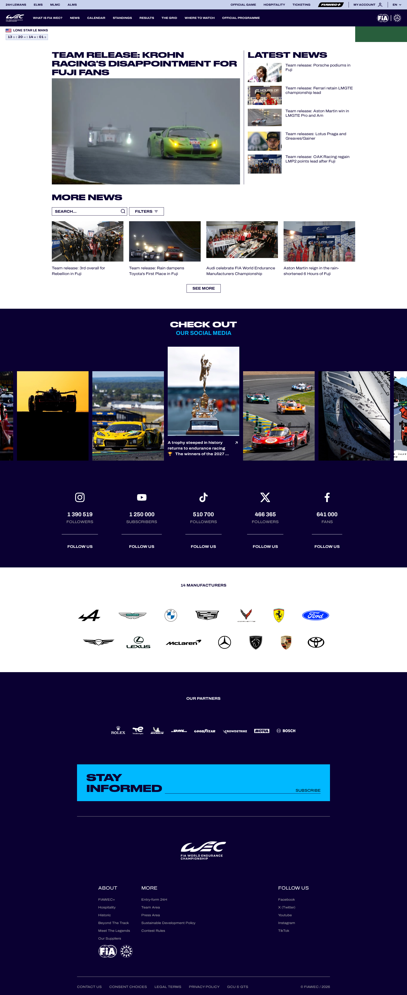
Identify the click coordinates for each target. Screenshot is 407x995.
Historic (104, 915)
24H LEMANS (16, 5)
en (395, 5)
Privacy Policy (204, 986)
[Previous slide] (8, 401)
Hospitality (274, 5)
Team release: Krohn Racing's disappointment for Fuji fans (144, 63)
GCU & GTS (237, 986)
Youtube (285, 915)
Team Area (150, 907)
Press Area (150, 915)
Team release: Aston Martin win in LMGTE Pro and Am (317, 113)
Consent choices (128, 986)
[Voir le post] (236, 448)
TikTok (283, 930)
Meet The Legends (114, 930)
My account (364, 5)
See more (203, 288)
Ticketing (301, 5)
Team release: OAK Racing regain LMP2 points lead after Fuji (317, 158)
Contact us (89, 986)
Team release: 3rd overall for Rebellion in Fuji (78, 270)
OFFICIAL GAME (243, 5)
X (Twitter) (286, 907)
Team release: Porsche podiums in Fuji (317, 67)
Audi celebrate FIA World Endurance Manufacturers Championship (240, 270)
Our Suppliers (109, 938)
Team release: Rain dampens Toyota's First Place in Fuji (156, 270)
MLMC (55, 5)
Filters (143, 211)
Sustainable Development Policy (168, 922)
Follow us (80, 547)
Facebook (286, 899)
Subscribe (308, 790)
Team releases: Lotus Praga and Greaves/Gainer (315, 136)
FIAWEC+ (106, 899)
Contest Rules (153, 930)
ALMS (72, 5)
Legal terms (168, 986)
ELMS (38, 5)
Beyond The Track (113, 922)
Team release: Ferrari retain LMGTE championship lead (319, 90)
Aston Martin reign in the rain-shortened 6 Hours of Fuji (311, 270)
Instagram (286, 922)
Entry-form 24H (154, 899)
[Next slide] (398, 401)
